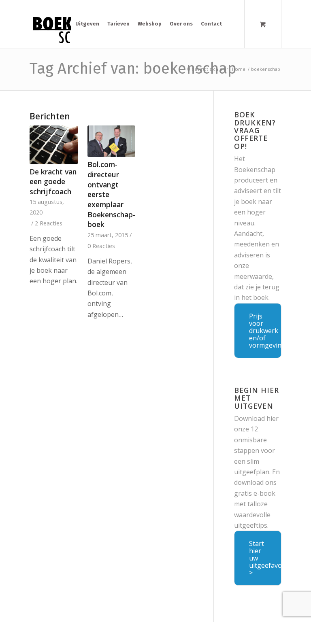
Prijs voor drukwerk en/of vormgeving (265, 331)
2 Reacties (48, 223)
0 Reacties (101, 246)
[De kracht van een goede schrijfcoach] (54, 144)
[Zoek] (232, 24)
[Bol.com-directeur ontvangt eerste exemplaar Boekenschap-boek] (111, 141)
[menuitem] (87, 24)
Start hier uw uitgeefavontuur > (265, 558)
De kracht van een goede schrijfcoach (53, 181)
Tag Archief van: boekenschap (133, 68)
